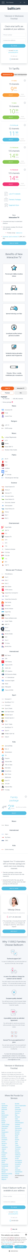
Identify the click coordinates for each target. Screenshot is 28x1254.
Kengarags (4, 1158)
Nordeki (17, 1103)
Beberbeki (4, 1109)
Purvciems (18, 1111)
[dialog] (14, 1243)
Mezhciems (5, 1177)
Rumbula (17, 1117)
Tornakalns (18, 1147)
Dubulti (3, 1136)
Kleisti (3, 1162)
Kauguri (4, 1154)
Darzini (3, 1130)
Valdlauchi (17, 1154)
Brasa (3, 1119)
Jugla (3, 1151)
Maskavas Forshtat (7, 1173)
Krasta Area (5, 1164)
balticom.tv (19, 233)
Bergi (3, 1111)
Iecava (3, 1141)
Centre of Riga (5, 1124)
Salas (16, 1119)
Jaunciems (5, 1147)
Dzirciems (4, 1137)
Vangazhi (17, 1156)
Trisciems (17, 1149)
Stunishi (17, 1139)
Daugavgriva (5, 1132)
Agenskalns (5, 1105)
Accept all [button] (7, 1246)
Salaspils (17, 1120)
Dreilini (3, 1134)
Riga (16, 1115)
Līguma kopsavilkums (22, 95)
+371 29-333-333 (14, 917)
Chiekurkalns (5, 1126)
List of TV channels (14, 194)
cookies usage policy (7, 1242)
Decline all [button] (20, 1246)
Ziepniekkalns (18, 1171)
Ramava (17, 1113)
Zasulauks (17, 1170)
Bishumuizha (5, 1115)
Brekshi (4, 1120)
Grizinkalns (4, 1139)
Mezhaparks (5, 1175)
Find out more (14, 243)
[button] (14, 1251)
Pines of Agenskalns (20, 1105)
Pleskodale (18, 1109)
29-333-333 (14, 59)
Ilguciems (4, 1143)
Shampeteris (18, 1128)
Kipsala (4, 1160)
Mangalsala (5, 1170)
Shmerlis (17, 1132)
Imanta (3, 1145)
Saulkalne (17, 1124)
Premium (7, 393)
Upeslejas (17, 1153)
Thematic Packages (15, 199)
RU (24, 2)
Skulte (16, 1136)
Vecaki (17, 1158)
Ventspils (17, 1166)
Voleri (16, 1168)
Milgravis (4, 1179)
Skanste (17, 1134)
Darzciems (4, 1128)
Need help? (14, 931)
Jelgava (4, 1149)
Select (11, 95)
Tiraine (17, 1145)
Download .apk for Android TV (11, 236)
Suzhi (16, 1141)
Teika (16, 1143)
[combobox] (26, 1234)
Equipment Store (14, 205)
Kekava (4, 1156)
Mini (21, 393)
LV (20, 2)
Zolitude (17, 1173)
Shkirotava (18, 1130)
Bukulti (3, 1122)
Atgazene (4, 1107)
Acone (3, 1103)
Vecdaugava (18, 1160)
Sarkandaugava (19, 1122)
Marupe (4, 1171)
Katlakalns (4, 1153)
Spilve (16, 1137)
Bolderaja (4, 1117)
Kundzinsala (5, 1166)
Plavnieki (17, 1107)
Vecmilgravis (18, 1162)
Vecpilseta (18, 1164)
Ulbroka (17, 1151)
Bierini (3, 1113)
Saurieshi (17, 1126)
